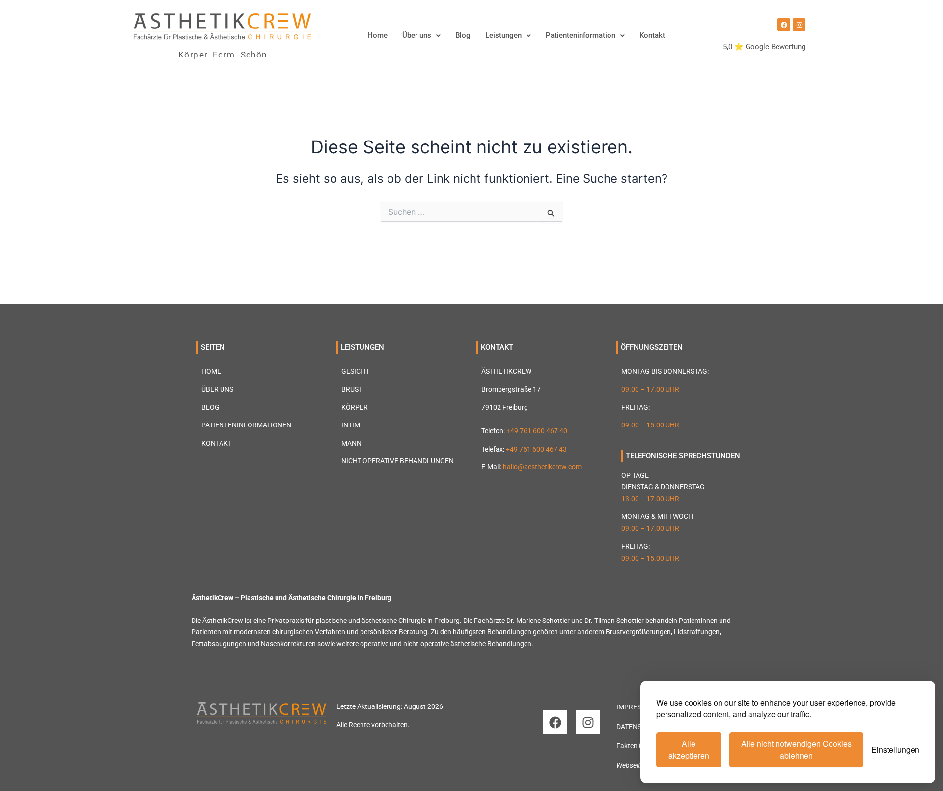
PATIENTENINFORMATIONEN (246, 425)
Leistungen (503, 35)
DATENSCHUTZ (639, 727)
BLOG (210, 407)
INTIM (350, 425)
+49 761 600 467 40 (536, 431)
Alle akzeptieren (688, 749)
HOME (211, 371)
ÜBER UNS (217, 389)
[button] (421, 36)
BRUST (351, 389)
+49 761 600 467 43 (536, 449)
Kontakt (652, 35)
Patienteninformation (580, 35)
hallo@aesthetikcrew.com (542, 467)
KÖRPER (354, 407)
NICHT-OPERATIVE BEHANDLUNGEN (397, 461)
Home (377, 35)
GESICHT (355, 371)
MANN (351, 443)
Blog (463, 35)
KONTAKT (216, 443)
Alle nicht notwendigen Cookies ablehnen (796, 749)
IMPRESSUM (635, 707)
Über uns (416, 35)
